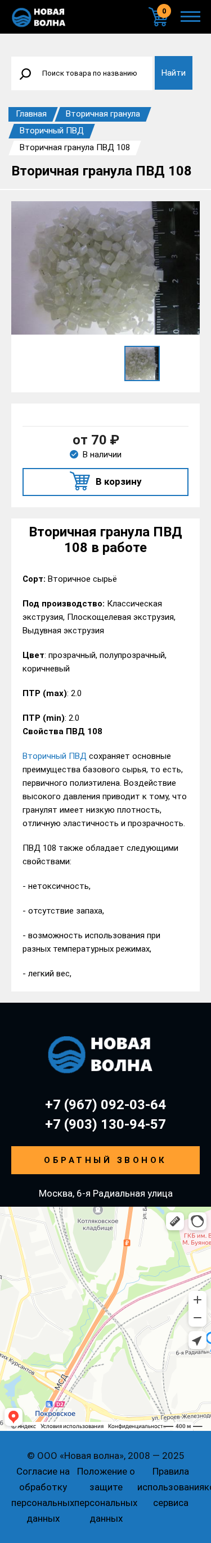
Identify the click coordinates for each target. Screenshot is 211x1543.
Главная (31, 114)
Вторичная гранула (103, 114)
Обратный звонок (105, 1160)
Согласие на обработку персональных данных (42, 1495)
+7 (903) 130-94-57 (105, 1124)
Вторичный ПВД (52, 131)
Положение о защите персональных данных (105, 1495)
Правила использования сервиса (170, 1487)
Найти (173, 73)
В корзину (119, 481)
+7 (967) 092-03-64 (105, 1105)
